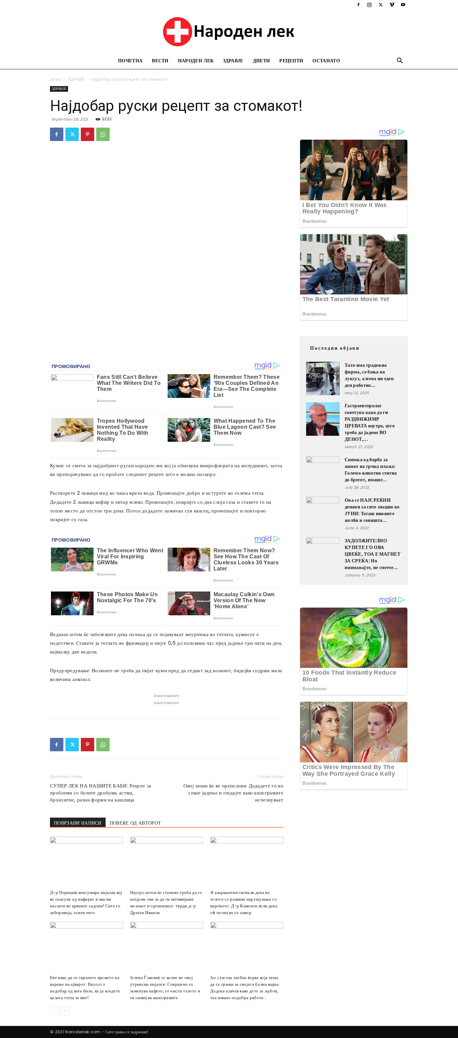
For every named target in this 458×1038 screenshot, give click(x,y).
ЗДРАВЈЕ (233, 60)
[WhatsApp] (103, 134)
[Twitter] (381, 4)
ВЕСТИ (160, 60)
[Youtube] (403, 4)
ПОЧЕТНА (130, 60)
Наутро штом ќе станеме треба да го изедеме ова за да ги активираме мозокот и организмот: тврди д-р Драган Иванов (166, 902)
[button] (400, 61)
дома (55, 79)
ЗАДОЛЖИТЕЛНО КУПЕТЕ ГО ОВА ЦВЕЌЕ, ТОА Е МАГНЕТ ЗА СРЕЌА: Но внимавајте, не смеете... (372, 554)
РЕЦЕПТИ (291, 60)
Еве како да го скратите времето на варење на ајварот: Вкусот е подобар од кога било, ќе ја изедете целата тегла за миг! (85, 987)
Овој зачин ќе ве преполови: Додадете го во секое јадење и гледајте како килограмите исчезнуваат (233, 792)
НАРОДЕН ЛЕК (196, 60)
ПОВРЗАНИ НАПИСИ (78, 823)
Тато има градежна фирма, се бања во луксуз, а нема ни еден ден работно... (369, 375)
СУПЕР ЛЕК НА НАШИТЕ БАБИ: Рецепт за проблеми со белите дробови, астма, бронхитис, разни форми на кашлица (100, 792)
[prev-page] (54, 1011)
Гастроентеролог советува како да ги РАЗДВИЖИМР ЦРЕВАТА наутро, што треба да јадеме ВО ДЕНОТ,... (370, 422)
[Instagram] (369, 4)
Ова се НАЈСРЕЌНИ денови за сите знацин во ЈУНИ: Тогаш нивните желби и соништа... (372, 510)
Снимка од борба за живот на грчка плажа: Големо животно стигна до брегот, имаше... (371, 469)
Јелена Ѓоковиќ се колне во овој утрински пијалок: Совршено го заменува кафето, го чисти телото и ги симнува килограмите (165, 987)
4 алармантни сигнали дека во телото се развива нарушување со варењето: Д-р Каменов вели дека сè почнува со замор (243, 902)
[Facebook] (358, 4)
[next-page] (65, 1011)
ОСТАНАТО (326, 60)
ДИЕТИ (261, 60)
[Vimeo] (392, 4)
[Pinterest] (87, 134)
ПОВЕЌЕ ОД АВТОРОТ (135, 823)
